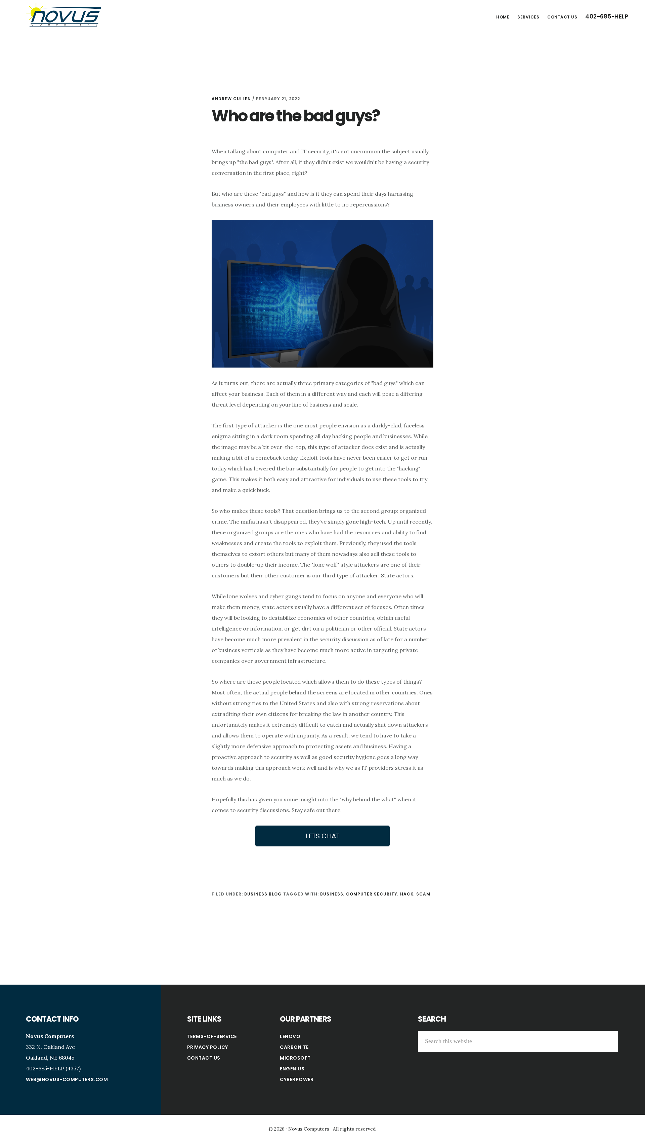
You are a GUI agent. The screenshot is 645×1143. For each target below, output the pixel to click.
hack (407, 894)
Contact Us (203, 1058)
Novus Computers (63, 15)
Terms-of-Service (212, 1036)
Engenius (292, 1068)
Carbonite (294, 1047)
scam (423, 894)
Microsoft (295, 1058)
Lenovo (290, 1036)
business (331, 894)
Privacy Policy (207, 1047)
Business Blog (263, 894)
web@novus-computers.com (67, 1079)
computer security (371, 894)
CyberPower (296, 1079)
